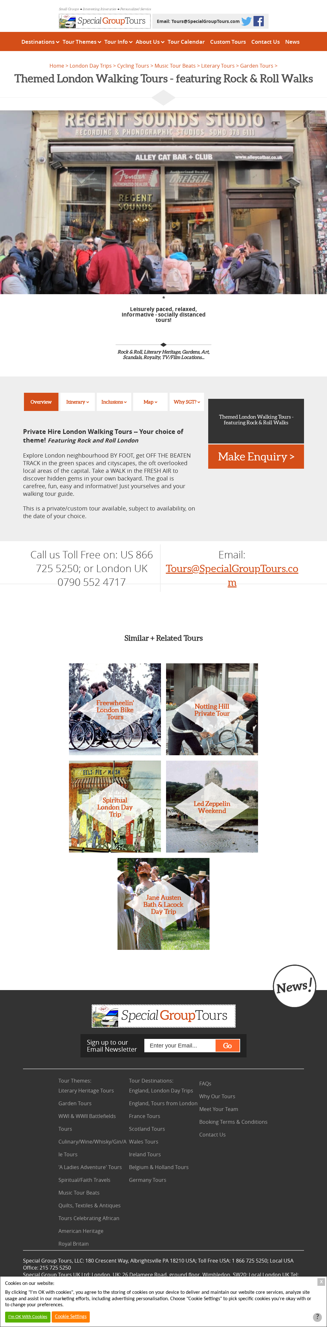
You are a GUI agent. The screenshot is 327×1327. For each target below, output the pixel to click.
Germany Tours (147, 1179)
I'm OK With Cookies (27, 1317)
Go (227, 1045)
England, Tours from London (163, 1103)
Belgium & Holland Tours (159, 1167)
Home (56, 65)
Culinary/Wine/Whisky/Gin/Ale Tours (92, 1148)
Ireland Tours (145, 1154)
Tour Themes (79, 41)
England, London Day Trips (161, 1090)
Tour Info (116, 41)
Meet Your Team (218, 1109)
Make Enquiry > (256, 457)
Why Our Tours (217, 1096)
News (292, 41)
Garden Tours (256, 65)
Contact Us (265, 41)
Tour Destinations (151, 1080)
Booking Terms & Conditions (233, 1121)
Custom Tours (228, 41)
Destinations (38, 41)
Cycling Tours (133, 65)
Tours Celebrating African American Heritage (88, 1224)
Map (148, 402)
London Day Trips (91, 65)
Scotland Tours (147, 1128)
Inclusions (112, 402)
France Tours (144, 1116)
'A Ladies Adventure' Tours (90, 1167)
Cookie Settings (71, 1316)
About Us (148, 41)
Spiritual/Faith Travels (84, 1179)
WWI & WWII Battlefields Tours (87, 1122)
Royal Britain (73, 1243)
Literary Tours (218, 65)
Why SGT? (185, 402)
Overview (41, 402)
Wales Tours (143, 1141)
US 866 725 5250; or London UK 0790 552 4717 (94, 568)
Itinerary (75, 402)
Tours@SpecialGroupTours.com (205, 21)
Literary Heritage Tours (86, 1090)
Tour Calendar (186, 41)
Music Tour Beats (175, 65)
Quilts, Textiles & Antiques (89, 1205)
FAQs (205, 1083)
